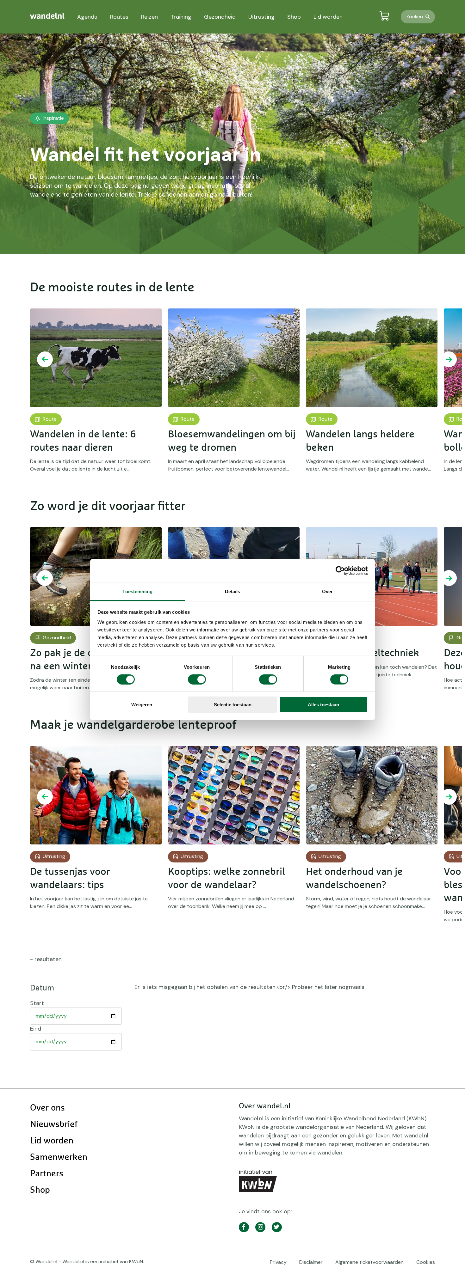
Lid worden (51, 1140)
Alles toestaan (323, 704)
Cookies (425, 1262)
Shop (40, 1190)
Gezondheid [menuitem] (220, 17)
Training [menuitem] (180, 17)
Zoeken (414, 16)
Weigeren (141, 704)
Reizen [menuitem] (149, 17)
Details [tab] (232, 591)
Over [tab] (327, 591)
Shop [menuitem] (294, 17)
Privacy (278, 1262)
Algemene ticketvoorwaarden (369, 1262)
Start (37, 1003)
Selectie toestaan (232, 704)
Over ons (47, 1108)
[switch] (197, 679)
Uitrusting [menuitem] (261, 17)
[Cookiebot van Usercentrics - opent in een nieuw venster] (340, 571)
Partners (46, 1173)
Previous (45, 359)
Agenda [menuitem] (87, 17)
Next (449, 359)
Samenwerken (58, 1157)
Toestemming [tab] (137, 591)
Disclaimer (311, 1262)
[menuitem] (47, 16)
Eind (35, 1028)
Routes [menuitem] (119, 17)
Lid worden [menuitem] (328, 17)
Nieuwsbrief (54, 1124)
